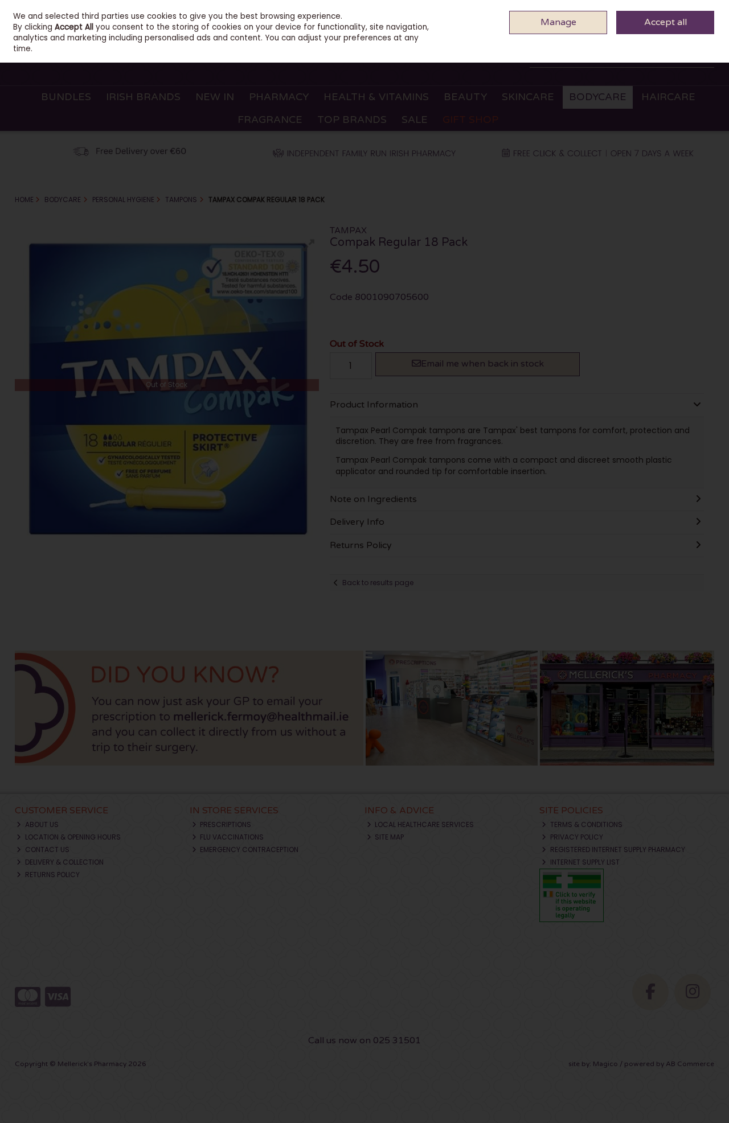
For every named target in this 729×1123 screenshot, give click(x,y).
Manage (558, 22)
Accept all (665, 22)
